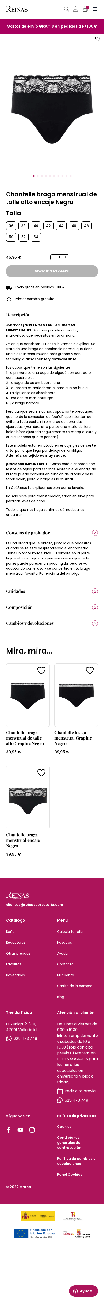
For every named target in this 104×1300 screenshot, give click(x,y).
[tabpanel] (52, 108)
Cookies (64, 1126)
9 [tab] (66, 176)
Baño (10, 931)
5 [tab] (50, 176)
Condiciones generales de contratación (69, 1142)
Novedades (15, 975)
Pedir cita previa (80, 1091)
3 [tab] (42, 176)
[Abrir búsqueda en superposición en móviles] (66, 9)
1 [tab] (34, 176)
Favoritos (13, 964)
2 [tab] (38, 176)
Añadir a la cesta (52, 271)
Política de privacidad (77, 1115)
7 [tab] (58, 176)
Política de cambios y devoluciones (76, 1161)
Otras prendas (18, 953)
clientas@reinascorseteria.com (34, 904)
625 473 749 (25, 1038)
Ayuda (62, 953)
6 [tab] (54, 176)
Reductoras (15, 942)
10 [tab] (71, 176)
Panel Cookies (69, 1174)
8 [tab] (62, 176)
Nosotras (64, 942)
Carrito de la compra (74, 986)
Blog (60, 996)
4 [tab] (46, 176)
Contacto (65, 964)
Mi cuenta (65, 975)
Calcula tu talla (70, 931)
